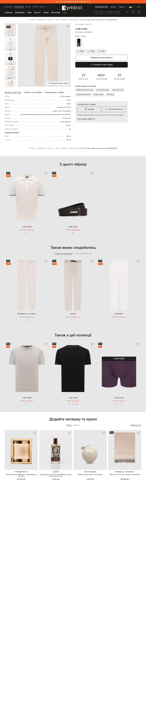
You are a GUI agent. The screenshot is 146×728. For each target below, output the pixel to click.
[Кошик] (139, 12)
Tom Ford (81, 29)
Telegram (91, 109)
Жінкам (8, 7)
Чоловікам (18, 7)
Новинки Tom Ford (83, 95)
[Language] (131, 7)
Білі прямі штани (103, 90)
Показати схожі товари (59, 83)
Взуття (37, 12)
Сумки (45, 12)
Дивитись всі (136, 425)
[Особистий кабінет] (127, 12)
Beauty (42, 7)
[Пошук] (96, 12)
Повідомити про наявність (101, 58)
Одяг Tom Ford (117, 90)
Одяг (29, 12)
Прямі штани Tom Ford (85, 90)
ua (138, 7)
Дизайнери (20, 12)
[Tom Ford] (27, 198)
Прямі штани (98, 95)
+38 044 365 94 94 (115, 109)
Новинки (8, 12)
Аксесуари (55, 12)
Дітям (28, 7)
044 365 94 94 (101, 7)
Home (35, 7)
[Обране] (133, 12)
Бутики (113, 7)
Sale (65, 12)
